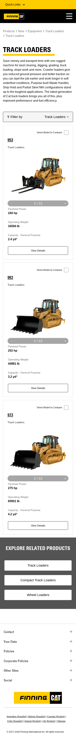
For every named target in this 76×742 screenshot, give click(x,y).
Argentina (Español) (17, 716)
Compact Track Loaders (38, 580)
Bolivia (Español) (37, 716)
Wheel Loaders (38, 595)
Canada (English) (56, 716)
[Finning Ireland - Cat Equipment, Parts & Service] (14, 17)
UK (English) (49, 721)
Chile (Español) (15, 721)
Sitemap (61, 721)
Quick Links (13, 4)
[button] (69, 16)
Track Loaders (38, 565)
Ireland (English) (33, 721)
